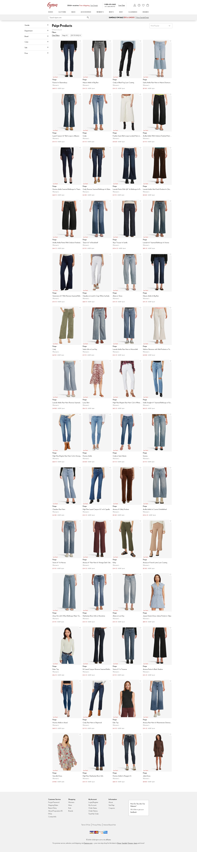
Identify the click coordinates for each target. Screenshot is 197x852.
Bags (74, 12)
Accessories (86, 12)
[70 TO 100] (75, 35)
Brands (146, 12)
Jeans (135, 843)
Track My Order (93, 814)
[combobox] (69, 17)
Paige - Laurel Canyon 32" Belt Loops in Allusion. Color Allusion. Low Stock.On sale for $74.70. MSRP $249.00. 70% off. (67, 118)
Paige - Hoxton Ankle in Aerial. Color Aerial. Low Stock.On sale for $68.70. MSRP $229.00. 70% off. (67, 705)
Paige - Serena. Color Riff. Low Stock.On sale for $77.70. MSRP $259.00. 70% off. (157, 438)
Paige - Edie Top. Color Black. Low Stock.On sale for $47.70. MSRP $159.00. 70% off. (127, 705)
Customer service (139, 5)
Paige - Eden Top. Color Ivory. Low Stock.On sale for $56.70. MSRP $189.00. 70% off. (67, 651)
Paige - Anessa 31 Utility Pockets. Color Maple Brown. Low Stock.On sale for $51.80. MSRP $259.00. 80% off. (127, 491)
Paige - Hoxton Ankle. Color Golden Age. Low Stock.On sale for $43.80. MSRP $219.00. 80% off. (97, 438)
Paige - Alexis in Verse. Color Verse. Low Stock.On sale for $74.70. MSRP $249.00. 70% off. (127, 278)
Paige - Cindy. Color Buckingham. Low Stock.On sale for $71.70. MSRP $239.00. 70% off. (97, 118)
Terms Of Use (85, 825)
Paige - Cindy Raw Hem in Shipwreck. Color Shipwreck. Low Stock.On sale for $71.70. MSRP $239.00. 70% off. (97, 705)
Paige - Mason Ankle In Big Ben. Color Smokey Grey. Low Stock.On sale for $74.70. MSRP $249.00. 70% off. (97, 65)
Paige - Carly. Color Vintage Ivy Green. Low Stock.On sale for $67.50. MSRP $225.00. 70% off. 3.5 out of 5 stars (67, 331)
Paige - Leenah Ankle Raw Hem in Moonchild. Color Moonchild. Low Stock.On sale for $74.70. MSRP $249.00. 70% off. (127, 331)
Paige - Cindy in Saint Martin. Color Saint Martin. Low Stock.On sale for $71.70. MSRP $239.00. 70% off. (127, 438)
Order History (93, 811)
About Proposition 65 (55, 811)
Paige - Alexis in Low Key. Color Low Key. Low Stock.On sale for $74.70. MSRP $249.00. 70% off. (127, 598)
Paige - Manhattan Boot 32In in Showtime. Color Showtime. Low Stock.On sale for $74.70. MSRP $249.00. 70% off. (97, 598)
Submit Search (88, 17)
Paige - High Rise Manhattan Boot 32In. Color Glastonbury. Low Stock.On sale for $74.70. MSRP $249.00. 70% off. (97, 758)
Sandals (124, 843)
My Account (134, 5)
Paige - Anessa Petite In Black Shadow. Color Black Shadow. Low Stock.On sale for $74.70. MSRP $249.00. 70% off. (157, 651)
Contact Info (52, 817)
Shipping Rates (53, 805)
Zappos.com (88, 843)
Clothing (62, 12)
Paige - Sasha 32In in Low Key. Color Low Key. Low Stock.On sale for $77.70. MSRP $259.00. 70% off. (97, 331)
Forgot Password (53, 802)
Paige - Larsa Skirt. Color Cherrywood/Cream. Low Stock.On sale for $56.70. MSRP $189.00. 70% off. (97, 385)
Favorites (143, 5)
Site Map (111, 805)
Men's (111, 12)
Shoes (50, 12)
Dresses (130, 843)
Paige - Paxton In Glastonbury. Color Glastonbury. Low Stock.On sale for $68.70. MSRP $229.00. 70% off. (67, 65)
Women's (100, 12)
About (111, 802)
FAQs (50, 814)
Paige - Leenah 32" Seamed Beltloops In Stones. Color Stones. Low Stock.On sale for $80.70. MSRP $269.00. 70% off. (157, 225)
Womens (71, 802)
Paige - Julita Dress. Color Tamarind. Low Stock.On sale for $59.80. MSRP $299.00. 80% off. (157, 758)
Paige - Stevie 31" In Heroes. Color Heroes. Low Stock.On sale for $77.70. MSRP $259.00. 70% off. (67, 545)
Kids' (121, 12)
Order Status (92, 808)
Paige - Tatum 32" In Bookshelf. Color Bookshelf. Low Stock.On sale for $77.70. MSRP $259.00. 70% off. (97, 225)
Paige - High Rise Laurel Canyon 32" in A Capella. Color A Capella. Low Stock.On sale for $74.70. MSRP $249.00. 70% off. (97, 491)
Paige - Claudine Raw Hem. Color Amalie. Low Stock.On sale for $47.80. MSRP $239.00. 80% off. (67, 491)
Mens (70, 805)
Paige (64, 35)
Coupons (112, 808)
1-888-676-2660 (110, 4)
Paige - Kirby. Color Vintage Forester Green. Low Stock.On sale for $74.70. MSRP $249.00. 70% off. (127, 545)
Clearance (133, 12)
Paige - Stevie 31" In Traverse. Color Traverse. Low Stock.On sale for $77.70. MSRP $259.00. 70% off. (127, 651)
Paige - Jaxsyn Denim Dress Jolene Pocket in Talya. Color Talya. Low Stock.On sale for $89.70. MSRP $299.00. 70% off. (157, 598)
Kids (69, 808)
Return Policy (52, 808)
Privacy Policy (96, 825)
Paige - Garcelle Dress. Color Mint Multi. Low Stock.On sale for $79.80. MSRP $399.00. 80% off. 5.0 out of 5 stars (67, 758)
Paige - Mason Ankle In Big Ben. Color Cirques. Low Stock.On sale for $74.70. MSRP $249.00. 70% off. (157, 278)
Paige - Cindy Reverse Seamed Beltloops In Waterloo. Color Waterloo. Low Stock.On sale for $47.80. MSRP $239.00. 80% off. (97, 171)
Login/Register (93, 802)
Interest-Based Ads (109, 825)
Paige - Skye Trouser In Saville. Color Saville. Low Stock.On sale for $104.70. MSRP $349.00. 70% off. (127, 225)
